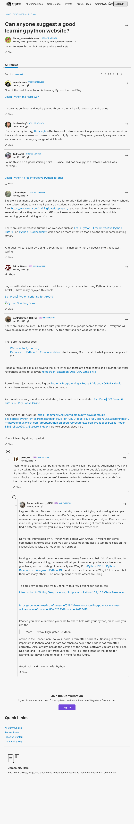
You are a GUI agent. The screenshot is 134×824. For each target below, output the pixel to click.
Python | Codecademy (33, 232)
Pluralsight (40, 131)
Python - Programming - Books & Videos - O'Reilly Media (86, 383)
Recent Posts (12, 732)
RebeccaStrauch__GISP (40, 503)
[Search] (110, 4)
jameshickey (20, 82)
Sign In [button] (67, 707)
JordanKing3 (20, 123)
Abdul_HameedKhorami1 (27, 38)
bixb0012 (26, 457)
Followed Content (14, 736)
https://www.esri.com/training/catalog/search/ (39, 208)
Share (9, 52)
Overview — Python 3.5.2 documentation (35, 352)
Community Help (14, 741)
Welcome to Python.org (24, 348)
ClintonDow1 (20, 192)
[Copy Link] (76, 41)
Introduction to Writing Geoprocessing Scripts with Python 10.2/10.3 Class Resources (72, 592)
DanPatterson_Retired (25, 317)
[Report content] (126, 25)
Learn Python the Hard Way (22, 96)
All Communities (13, 727)
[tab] (11, 65)
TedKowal (18, 154)
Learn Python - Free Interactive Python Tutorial (34, 177)
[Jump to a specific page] (126, 74)
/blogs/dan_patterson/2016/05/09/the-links (69, 371)
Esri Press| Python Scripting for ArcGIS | (30, 296)
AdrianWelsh (20, 266)
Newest (19, 74)
